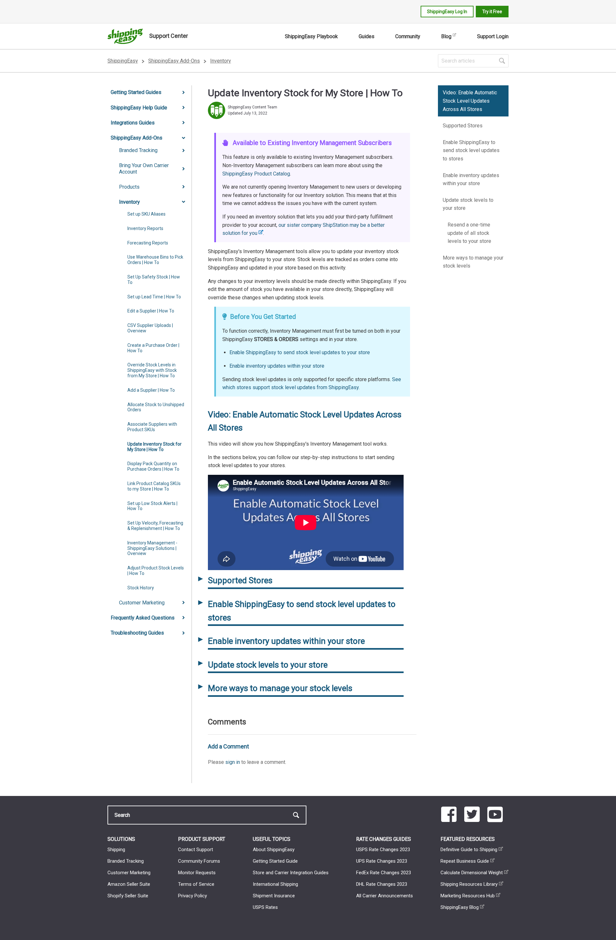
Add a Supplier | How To (151, 390)
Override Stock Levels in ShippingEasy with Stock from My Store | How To (152, 370)
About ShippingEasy (274, 849)
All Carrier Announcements (384, 896)
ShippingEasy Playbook (311, 36)
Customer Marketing (142, 603)
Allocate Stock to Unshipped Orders (155, 407)
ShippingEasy (122, 61)
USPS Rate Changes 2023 (383, 849)
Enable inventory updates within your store (276, 366)
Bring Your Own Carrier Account (144, 168)
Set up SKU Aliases (146, 214)
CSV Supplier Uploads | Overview (150, 328)
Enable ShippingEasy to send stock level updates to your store (299, 352)
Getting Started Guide (275, 861)
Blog (446, 36)
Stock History (140, 587)
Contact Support (195, 849)
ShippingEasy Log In (447, 11)
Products (129, 187)
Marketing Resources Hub (468, 896)
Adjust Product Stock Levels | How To (155, 570)
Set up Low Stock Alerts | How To (152, 506)
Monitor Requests (197, 873)
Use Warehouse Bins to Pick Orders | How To (155, 259)
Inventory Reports (145, 228)
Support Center (168, 35)
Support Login (493, 36)
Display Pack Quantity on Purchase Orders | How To (153, 466)
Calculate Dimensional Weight (472, 873)
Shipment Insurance (274, 896)
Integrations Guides (133, 123)
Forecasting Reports (147, 242)
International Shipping (275, 884)
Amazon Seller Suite (128, 884)
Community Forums (199, 861)
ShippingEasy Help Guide (139, 108)
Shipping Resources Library (469, 884)
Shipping (116, 849)
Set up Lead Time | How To (154, 296)
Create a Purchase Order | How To (153, 348)
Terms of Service (196, 884)
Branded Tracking (138, 150)
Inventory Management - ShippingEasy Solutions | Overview (152, 548)
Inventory (220, 61)
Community (407, 36)
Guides (366, 36)
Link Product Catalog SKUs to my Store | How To (154, 486)
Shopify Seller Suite (127, 896)
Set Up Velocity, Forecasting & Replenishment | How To (155, 525)
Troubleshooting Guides (137, 633)
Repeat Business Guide (465, 861)
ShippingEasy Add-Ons (174, 61)
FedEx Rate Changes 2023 (383, 873)
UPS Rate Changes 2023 (381, 861)
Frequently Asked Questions (143, 618)
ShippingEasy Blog (460, 907)
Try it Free (492, 11)
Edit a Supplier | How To (150, 310)
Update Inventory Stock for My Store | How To (154, 446)
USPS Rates (265, 907)
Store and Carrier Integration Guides (291, 873)
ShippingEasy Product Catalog (256, 174)
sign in (232, 762)
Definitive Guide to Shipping (469, 849)
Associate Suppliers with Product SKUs (152, 427)
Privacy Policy (192, 896)
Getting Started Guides (136, 92)
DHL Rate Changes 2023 (381, 884)
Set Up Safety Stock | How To (153, 279)
